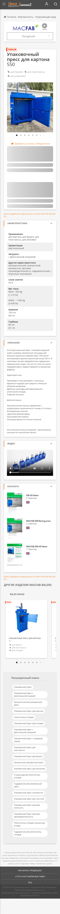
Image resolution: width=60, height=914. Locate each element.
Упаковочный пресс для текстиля (29, 799)
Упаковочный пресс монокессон (28, 792)
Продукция (28, 36)
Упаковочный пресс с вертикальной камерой (24, 694)
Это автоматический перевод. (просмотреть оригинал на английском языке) (29, 431)
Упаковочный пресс (23, 687)
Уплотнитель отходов (24, 717)
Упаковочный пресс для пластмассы (25, 749)
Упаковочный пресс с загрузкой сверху (28, 740)
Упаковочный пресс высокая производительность (27, 815)
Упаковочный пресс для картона (28, 711)
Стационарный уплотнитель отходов (27, 776)
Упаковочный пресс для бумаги (28, 756)
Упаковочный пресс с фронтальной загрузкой (25, 731)
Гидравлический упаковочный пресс (28, 785)
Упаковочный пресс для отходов (28, 723)
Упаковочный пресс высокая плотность (27, 806)
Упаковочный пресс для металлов (29, 768)
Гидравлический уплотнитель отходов (27, 833)
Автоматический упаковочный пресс (28, 703)
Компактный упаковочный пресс (29, 762)
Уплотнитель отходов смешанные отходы (29, 824)
